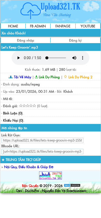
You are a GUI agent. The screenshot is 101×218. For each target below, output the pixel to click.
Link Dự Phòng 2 (79, 76)
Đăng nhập (25, 40)
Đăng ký (75, 40)
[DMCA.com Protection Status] (72, 185)
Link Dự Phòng (49, 76)
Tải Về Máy (22, 76)
